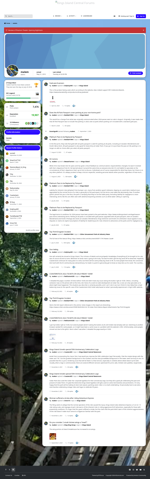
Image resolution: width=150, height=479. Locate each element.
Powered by (136, 475)
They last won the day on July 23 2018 (19, 87)
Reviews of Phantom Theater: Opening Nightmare (25, 30)
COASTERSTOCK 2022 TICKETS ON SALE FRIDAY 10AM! (71, 274)
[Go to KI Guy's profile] (7, 202)
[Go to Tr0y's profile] (7, 174)
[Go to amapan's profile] (37, 123)
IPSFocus (101, 475)
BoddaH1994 (68, 115)
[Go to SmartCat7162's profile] (7, 160)
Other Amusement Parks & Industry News (95, 234)
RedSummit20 (69, 276)
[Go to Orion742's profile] (7, 223)
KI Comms (53, 159)
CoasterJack (14, 195)
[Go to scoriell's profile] (7, 153)
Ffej (11, 181)
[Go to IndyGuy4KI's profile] (7, 209)
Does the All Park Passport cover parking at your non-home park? (75, 112)
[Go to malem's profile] (46, 84)
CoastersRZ (68, 352)
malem (54, 86)
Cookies (17, 475)
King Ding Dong (69, 425)
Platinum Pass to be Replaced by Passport (65, 137)
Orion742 (13, 223)
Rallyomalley (14, 188)
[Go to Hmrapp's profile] (26, 123)
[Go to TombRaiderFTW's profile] (7, 216)
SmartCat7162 (15, 160)
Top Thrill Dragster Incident (60, 232)
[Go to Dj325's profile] (28, 123)
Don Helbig (53, 249)
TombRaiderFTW (16, 216)
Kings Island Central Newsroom (90, 352)
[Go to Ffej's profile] (7, 181)
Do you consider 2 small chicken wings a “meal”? (68, 422)
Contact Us (8, 475)
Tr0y (11, 174)
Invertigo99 (53, 131)
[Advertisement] (75, 459)
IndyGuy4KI (14, 209)
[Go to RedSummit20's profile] (30, 123)
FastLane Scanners (56, 83)
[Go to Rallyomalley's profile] (7, 188)
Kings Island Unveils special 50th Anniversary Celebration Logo (74, 349)
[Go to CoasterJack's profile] (7, 195)
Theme (94, 475)
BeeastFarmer (69, 161)
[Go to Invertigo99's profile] (35, 123)
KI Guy (12, 202)
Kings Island (83, 86)
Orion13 (67, 401)
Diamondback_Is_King (18, 167)
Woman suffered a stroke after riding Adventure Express (71, 398)
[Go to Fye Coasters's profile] (33, 123)
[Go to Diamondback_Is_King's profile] (7, 167)
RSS (24, 475)
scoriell (12, 153)
